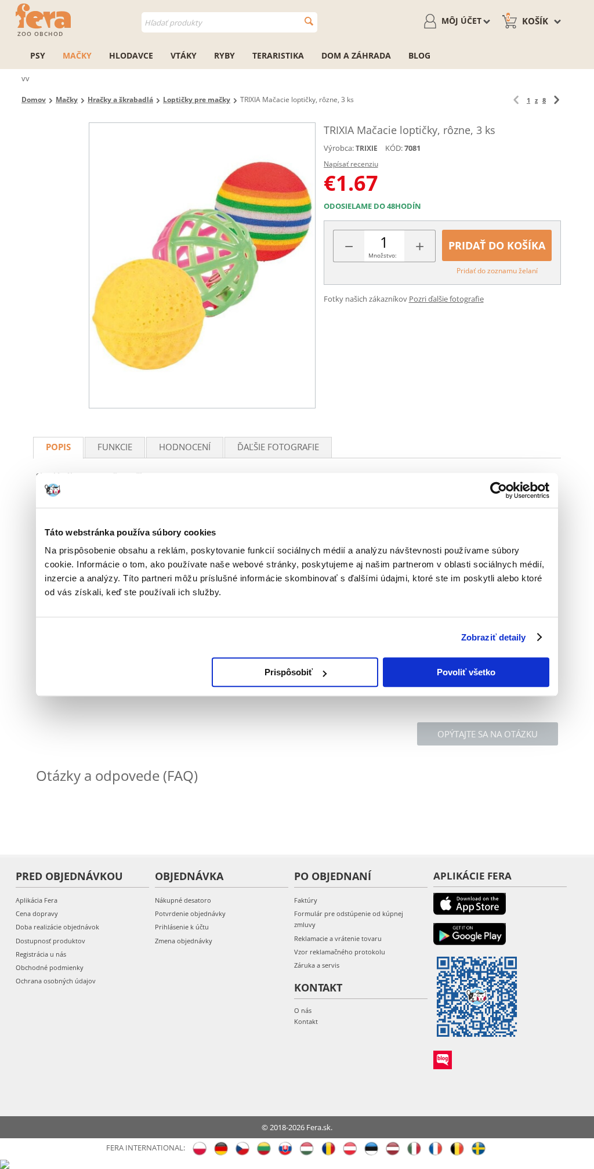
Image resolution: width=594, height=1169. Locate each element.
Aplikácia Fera (36, 900)
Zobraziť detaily (493, 637)
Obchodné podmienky (50, 967)
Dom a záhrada (356, 55)
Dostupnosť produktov (50, 940)
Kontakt (306, 1021)
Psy (37, 55)
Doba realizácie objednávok (57, 926)
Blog (419, 55)
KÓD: (394, 148)
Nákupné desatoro (183, 900)
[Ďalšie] (556, 100)
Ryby (224, 55)
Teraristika (278, 55)
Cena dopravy (37, 913)
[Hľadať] (309, 21)
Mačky (77, 55)
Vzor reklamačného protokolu (339, 951)
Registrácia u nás (41, 954)
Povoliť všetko (466, 672)
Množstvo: (382, 255)
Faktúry (305, 900)
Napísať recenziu (351, 164)
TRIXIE (367, 148)
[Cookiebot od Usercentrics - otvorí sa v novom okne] (498, 490)
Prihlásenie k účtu (182, 926)
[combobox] (229, 22)
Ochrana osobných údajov (56, 980)
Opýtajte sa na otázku (487, 734)
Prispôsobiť (289, 672)
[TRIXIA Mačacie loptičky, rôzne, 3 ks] (201, 265)
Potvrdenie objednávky (190, 913)
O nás (303, 1010)
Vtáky (184, 55)
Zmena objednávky (183, 940)
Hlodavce (131, 55)
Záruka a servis (316, 965)
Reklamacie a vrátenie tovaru (338, 938)
